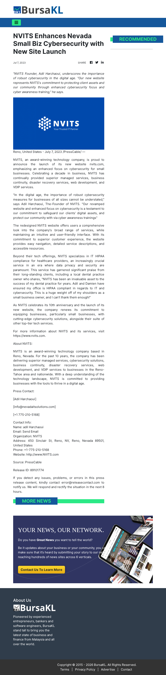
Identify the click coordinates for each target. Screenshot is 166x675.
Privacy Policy (85, 669)
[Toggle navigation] (16, 22)
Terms (64, 669)
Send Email (30, 431)
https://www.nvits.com (29, 336)
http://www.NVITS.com (42, 454)
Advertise (108, 669)
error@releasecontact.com (81, 482)
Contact (126, 669)
